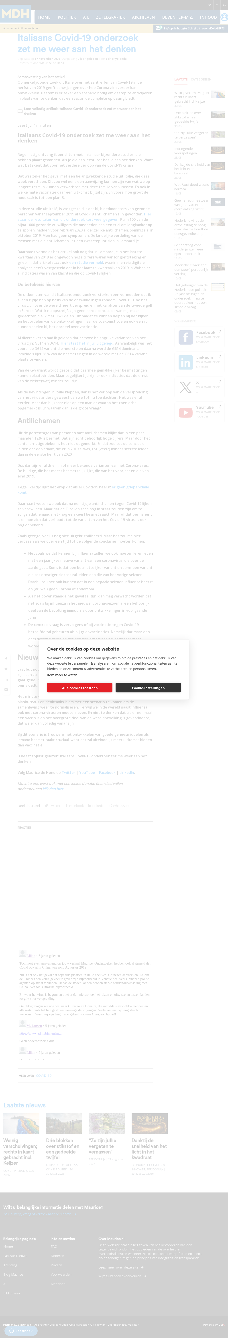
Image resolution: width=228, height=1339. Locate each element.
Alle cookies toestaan (80, 687)
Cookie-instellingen (148, 687)
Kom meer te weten (62, 675)
